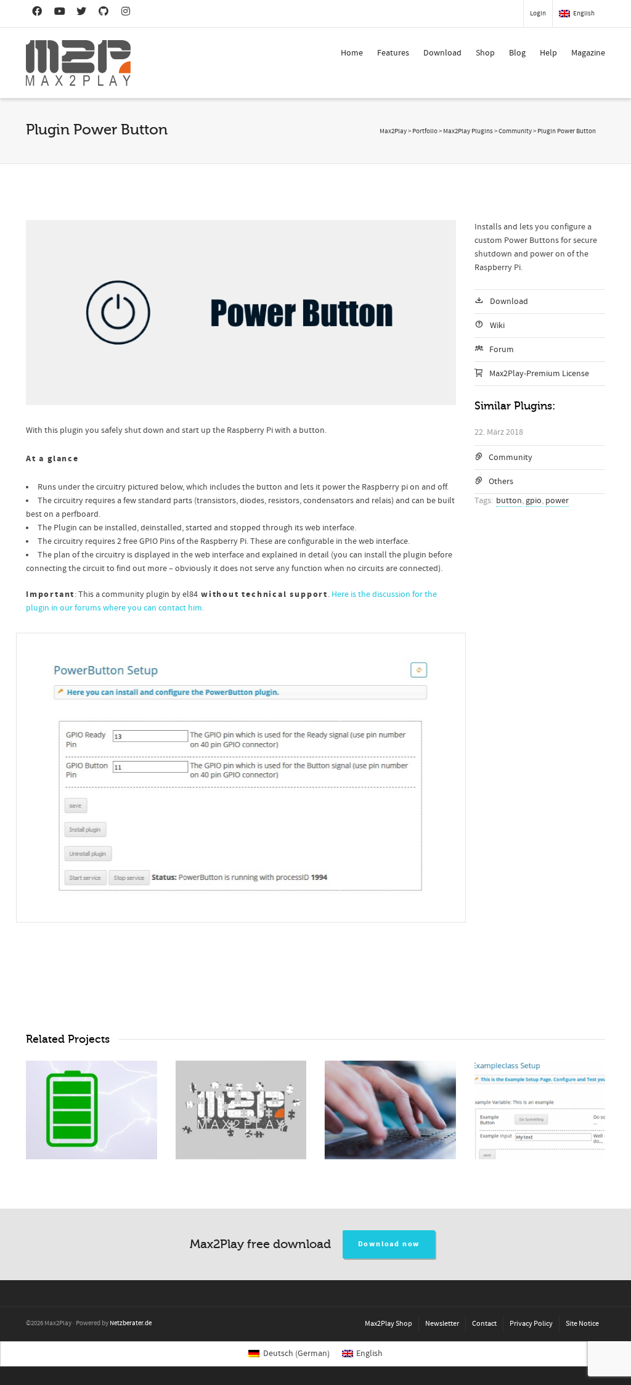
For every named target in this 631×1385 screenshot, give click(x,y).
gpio (534, 500)
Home (352, 53)
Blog (517, 53)
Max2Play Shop (388, 1323)
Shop (485, 53)
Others (501, 481)
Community (510, 457)
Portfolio (425, 131)
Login (538, 13)
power (557, 500)
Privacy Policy (531, 1323)
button (509, 500)
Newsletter (442, 1323)
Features (393, 53)
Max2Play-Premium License (539, 373)
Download (442, 53)
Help (548, 53)
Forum (501, 349)
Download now (389, 1244)
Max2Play (393, 131)
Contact (484, 1323)
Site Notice (582, 1323)
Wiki (497, 325)
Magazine (588, 53)
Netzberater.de (131, 1323)
